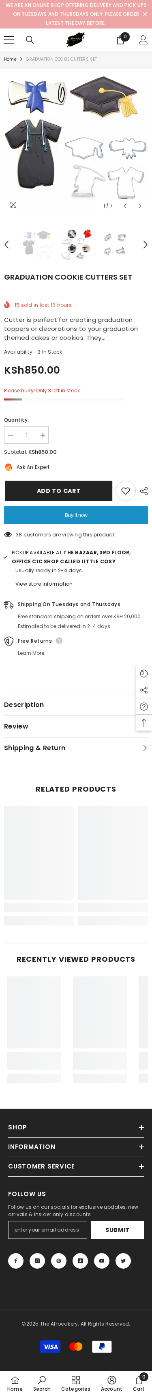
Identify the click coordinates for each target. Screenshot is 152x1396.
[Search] (30, 40)
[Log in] (143, 39)
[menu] (9, 40)
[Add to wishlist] (126, 491)
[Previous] (125, 206)
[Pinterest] (58, 1261)
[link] (39, 907)
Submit (117, 1230)
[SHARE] (142, 491)
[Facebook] (16, 1261)
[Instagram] (37, 1261)
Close (145, 14)
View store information (44, 583)
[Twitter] (123, 1261)
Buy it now (76, 515)
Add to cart (58, 491)
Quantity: (16, 419)
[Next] (140, 206)
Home (10, 59)
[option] (76, 141)
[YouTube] (101, 1261)
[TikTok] (80, 1261)
